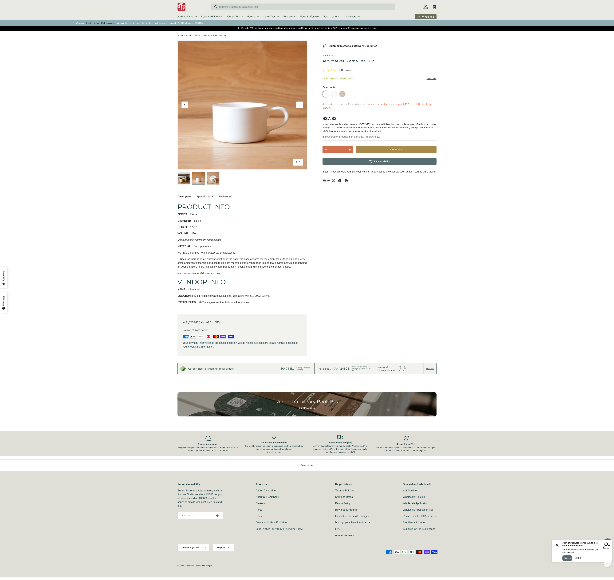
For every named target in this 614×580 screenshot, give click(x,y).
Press (259, 509)
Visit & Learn (330, 16)
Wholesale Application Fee (418, 509)
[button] (434, 6)
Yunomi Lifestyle (193, 35)
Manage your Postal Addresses (352, 522)
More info (430, 369)
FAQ (337, 529)
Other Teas (269, 16)
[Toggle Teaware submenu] (295, 17)
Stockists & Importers (415, 522)
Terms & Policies (344, 490)
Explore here (307, 408)
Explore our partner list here (362, 28)
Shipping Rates (344, 497)
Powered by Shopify (203, 566)
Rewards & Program (346, 509)
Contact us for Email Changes (352, 516)
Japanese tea (399, 447)
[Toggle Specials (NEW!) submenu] (222, 17)
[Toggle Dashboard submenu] (359, 17)
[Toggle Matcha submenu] (258, 17)
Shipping (333, 131)
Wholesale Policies (414, 497)
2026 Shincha (185, 16)
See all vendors (274, 452)
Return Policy (342, 503)
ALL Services (410, 490)
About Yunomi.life (266, 490)
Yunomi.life (189, 566)
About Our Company (267, 497)
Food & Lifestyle (309, 16)
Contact (260, 516)
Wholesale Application (415, 503)
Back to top (307, 465)
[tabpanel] (242, 255)
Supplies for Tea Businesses (419, 529)
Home (180, 35)
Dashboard (350, 16)
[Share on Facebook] (340, 180)
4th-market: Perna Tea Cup (214, 35)
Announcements (344, 535)
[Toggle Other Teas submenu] (278, 17)
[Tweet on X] (333, 180)
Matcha (251, 16)
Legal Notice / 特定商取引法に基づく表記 (279, 529)
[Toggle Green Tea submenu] (242, 17)
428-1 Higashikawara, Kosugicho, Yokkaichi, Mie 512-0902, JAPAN (232, 295)
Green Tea (233, 16)
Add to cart (396, 149)
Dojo (411, 450)
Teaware (288, 16)
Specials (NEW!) (210, 16)
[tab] (184, 196)
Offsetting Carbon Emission (271, 522)
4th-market (328, 55)
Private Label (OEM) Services (420, 516)
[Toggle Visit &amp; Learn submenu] (339, 17)
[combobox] (303, 7)
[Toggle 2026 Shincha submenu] (196, 17)
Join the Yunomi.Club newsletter (100, 23)
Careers (260, 503)
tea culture (415, 447)
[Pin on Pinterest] (346, 180)
